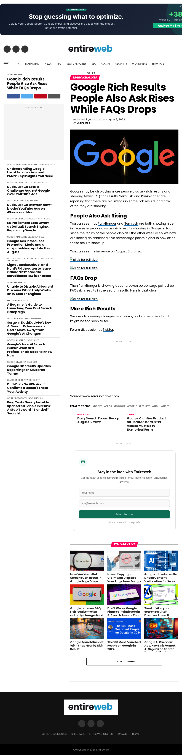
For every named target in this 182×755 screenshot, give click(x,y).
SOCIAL (105, 63)
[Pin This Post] (40, 96)
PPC (59, 63)
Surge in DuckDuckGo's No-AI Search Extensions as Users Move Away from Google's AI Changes (29, 328)
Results (145, 406)
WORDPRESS (139, 63)
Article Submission (54, 734)
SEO (94, 63)
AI (19, 63)
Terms (136, 734)
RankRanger (107, 223)
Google (120, 406)
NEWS (48, 63)
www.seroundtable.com (100, 396)
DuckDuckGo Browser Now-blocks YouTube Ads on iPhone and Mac (29, 208)
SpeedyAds (78, 734)
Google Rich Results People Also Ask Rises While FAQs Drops (27, 83)
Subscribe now (124, 514)
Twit (106, 330)
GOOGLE (11, 164)
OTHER (91, 73)
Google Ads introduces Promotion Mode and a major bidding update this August (28, 246)
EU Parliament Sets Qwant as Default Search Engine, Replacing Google (28, 226)
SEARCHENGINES (76, 63)
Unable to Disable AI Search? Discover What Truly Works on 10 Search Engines (30, 290)
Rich (156, 406)
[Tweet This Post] (27, 96)
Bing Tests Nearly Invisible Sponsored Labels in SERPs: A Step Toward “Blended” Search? (29, 408)
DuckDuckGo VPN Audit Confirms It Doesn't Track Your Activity (27, 388)
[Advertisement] (34, 134)
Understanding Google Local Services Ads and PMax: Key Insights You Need (30, 172)
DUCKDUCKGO (31, 182)
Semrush (126, 196)
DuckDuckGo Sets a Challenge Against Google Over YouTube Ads (28, 190)
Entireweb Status (101, 734)
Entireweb (83, 123)
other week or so (150, 233)
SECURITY (121, 63)
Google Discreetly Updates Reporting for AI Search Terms (29, 369)
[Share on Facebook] (13, 96)
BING (26, 218)
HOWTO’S (158, 63)
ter (111, 330)
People (133, 406)
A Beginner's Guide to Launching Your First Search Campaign (29, 308)
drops (98, 406)
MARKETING (32, 63)
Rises (166, 406)
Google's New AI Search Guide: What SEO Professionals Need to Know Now (29, 350)
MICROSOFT (20, 398)
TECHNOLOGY (14, 260)
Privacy (122, 734)
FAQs (109, 406)
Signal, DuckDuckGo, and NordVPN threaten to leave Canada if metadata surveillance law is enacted (29, 270)
